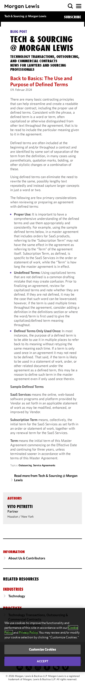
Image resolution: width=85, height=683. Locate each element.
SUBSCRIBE (72, 17)
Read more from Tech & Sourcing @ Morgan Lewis (46, 477)
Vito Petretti (20, 506)
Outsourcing (25, 465)
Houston (12, 516)
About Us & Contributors (26, 558)
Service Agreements (44, 465)
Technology (16, 596)
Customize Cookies (42, 649)
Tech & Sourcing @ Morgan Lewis (25, 16)
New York (27, 516)
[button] (70, 6)
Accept (42, 661)
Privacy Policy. (28, 632)
